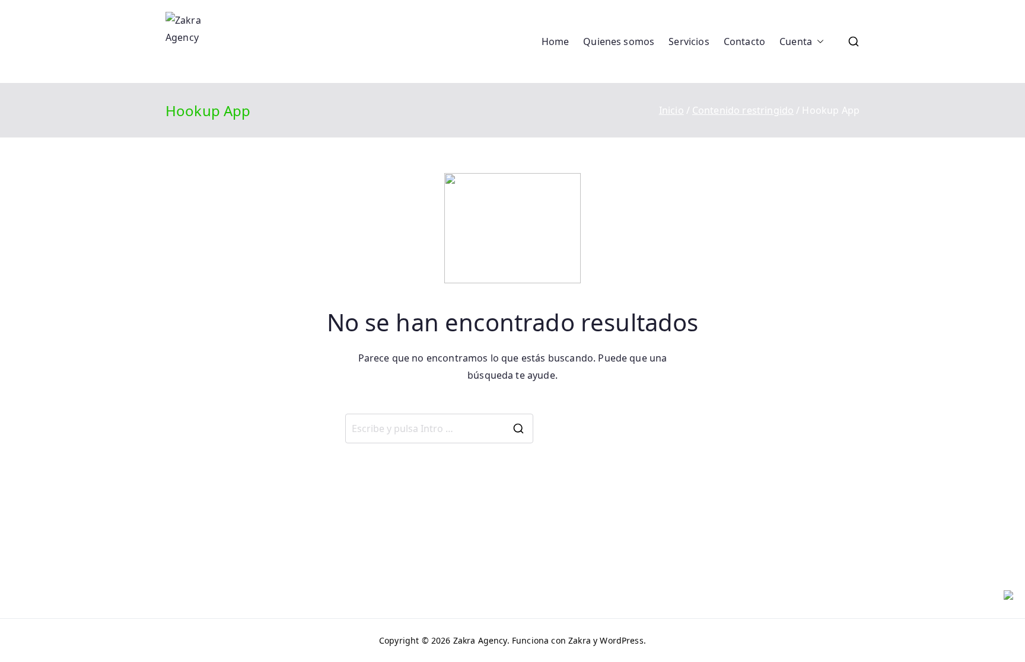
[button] (818, 41)
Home (555, 41)
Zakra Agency (480, 640)
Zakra (579, 640)
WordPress (621, 640)
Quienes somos (618, 41)
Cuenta (795, 41)
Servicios (689, 41)
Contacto (744, 41)
